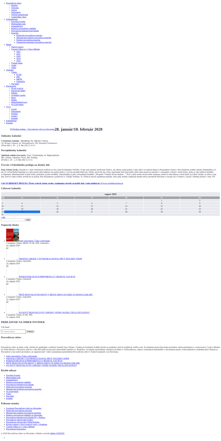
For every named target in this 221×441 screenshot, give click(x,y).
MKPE (19, 79)
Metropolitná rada (18, 24)
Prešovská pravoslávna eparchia (29, 35)
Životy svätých (17, 88)
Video (13, 68)
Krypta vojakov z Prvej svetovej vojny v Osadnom (26, 424)
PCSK (19, 75)
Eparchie (14, 33)
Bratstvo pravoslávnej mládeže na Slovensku (24, 415)
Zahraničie (20, 81)
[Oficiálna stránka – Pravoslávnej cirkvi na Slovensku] (32, 129)
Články (14, 72)
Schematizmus (12, 19)
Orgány (14, 116)
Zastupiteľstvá (17, 26)
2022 (18, 51)
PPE (18, 77)
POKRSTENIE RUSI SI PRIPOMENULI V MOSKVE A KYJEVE (34, 361)
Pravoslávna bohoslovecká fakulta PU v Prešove (25, 417)
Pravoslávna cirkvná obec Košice (19, 420)
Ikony (13, 98)
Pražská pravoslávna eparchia (28, 40)
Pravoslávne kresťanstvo (16, 429)
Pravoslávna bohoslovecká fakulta (25, 31)
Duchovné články (18, 91)
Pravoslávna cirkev (13, 3)
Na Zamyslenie (17, 104)
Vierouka (15, 8)
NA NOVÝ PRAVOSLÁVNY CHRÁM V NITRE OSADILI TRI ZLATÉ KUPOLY (41, 365)
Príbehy (14, 93)
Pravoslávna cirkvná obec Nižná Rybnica (22, 422)
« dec (3, 217)
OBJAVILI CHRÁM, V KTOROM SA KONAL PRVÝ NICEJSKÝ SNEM (37, 358)
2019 (18, 58)
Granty (14, 109)
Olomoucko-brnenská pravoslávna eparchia (33, 42)
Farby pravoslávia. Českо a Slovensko (21, 356)
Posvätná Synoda (18, 21)
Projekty (14, 114)
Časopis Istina (17, 63)
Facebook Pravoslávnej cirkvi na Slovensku (23, 408)
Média (8, 45)
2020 (18, 56)
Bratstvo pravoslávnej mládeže (23, 28)
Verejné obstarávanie (19, 15)
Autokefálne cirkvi (18, 17)
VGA (8, 107)
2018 (18, 61)
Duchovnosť (11, 86)
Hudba (14, 100)
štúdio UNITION (57, 433)
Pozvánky (15, 84)
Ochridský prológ (18, 95)
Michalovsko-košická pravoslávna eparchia (33, 38)
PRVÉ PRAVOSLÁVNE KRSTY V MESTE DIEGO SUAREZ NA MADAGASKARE (43, 363)
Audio (13, 65)
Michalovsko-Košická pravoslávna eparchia (23, 389)
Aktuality (10, 70)
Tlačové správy (17, 47)
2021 (18, 54)
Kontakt (14, 118)
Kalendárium (11, 121)
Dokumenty (16, 12)
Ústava (14, 10)
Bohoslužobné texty (19, 102)
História (14, 5)
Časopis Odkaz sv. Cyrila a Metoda (25, 49)
